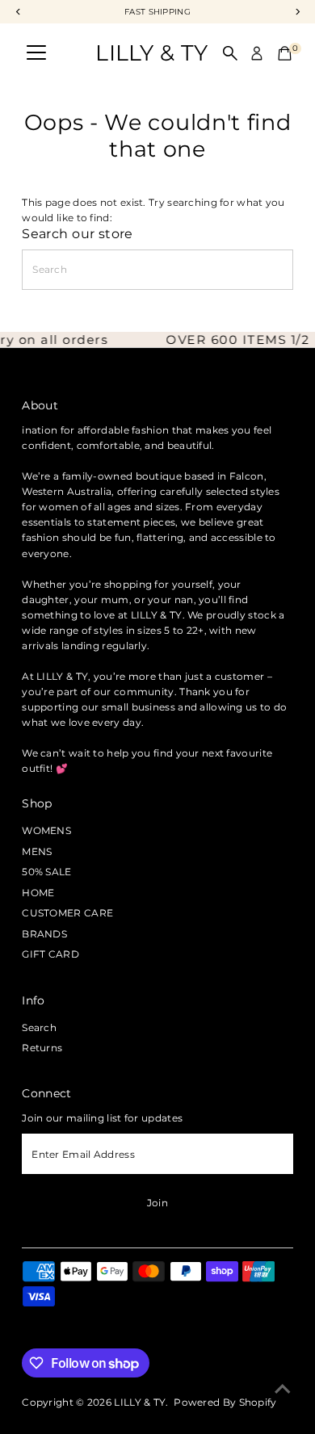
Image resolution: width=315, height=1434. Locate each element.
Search (39, 1027)
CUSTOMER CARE (67, 913)
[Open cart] (284, 53)
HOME (38, 893)
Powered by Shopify (225, 1402)
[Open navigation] (36, 53)
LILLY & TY (151, 53)
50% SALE (46, 872)
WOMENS (46, 830)
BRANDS (44, 934)
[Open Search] (230, 53)
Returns (42, 1048)
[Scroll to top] (283, 1389)
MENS (37, 851)
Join (157, 1203)
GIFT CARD (50, 954)
